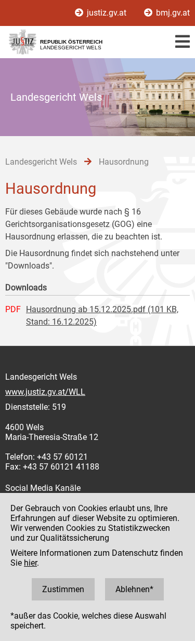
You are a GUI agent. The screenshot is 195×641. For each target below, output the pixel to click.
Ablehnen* (134, 589)
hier (30, 563)
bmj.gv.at (172, 13)
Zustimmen (63, 589)
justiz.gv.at (106, 13)
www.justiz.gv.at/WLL (45, 392)
